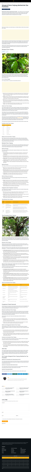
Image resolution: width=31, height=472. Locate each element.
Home (2, 3)
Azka (8, 377)
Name (3, 412)
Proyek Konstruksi (23, 450)
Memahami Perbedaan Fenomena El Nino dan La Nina (24, 394)
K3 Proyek (12, 449)
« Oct (2, 468)
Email (3, 415)
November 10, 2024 (7, 389)
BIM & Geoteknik (4, 450)
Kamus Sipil (12, 450)
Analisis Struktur (4, 449)
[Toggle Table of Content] (6, 51)
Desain (3, 451)
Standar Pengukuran (23, 451)
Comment (3, 402)
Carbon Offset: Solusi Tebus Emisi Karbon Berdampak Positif (9, 388)
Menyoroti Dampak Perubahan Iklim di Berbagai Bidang (10, 391)
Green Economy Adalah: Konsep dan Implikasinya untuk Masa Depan (24, 388)
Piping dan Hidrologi (23, 449)
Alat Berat (3, 448)
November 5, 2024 (21, 392)
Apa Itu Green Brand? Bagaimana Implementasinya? (23, 391)
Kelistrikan (12, 451)
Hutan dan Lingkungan (6, 3)
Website (17, 415)
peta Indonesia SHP (20, 117)
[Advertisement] (15, 21)
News (21, 448)
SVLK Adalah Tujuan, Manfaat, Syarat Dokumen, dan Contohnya (9, 394)
